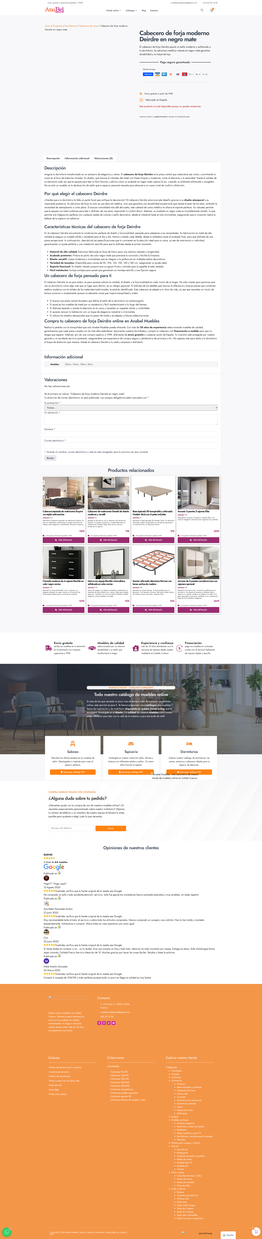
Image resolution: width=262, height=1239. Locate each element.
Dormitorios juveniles (186, 1103)
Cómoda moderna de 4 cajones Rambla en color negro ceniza (63, 582)
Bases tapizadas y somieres (189, 1087)
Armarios (181, 1083)
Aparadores (182, 1149)
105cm (68, 364)
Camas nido (182, 1093)
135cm (75, 364)
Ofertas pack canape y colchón (185, 1142)
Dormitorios (70, 25)
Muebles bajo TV (184, 1162)
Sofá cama (182, 1201)
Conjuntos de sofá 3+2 (187, 1195)
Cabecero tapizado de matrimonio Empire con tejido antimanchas (63, 513)
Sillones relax (183, 1198)
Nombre (49, 429)
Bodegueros (182, 1152)
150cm (83, 364)
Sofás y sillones (178, 1188)
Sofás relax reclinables (187, 1215)
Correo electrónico (55, 440)
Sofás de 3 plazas (185, 1211)
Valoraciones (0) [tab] (103, 158)
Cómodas (181, 1097)
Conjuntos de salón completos (191, 1156)
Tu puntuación (52, 403)
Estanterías (181, 1129)
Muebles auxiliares (179, 1120)
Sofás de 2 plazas (185, 1208)
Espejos (174, 1116)
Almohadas (176, 1070)
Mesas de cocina (184, 1179)
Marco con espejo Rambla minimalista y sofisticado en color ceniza (106, 582)
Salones (174, 1146)
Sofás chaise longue (186, 1205)
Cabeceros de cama (88, 25)
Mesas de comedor (185, 1182)
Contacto (154, 10)
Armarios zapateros (185, 1123)
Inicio (47, 25)
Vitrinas (180, 1169)
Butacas (180, 1192)
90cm (90, 364)
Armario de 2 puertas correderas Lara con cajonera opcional (197, 582)
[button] (7, 1232)
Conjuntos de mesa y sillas (189, 1175)
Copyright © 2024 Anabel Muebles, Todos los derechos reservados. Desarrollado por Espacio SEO (88, 1233)
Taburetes (181, 1139)
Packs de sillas (183, 1185)
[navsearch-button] (202, 10)
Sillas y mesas (177, 1172)
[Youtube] (113, 1023)
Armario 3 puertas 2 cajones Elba (193, 511)
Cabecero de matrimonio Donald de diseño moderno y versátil (108, 513)
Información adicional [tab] (77, 158)
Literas (180, 1106)
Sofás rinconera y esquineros (190, 1218)
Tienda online (112, 10)
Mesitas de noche (185, 1110)
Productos (57, 25)
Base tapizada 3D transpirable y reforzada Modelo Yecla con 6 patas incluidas (152, 513)
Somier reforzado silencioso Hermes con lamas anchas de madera (152, 582)
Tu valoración (52, 412)
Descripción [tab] (53, 158)
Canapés (175, 1074)
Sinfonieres (182, 1113)
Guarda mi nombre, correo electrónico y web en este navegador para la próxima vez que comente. (97, 452)
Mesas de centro (184, 1159)
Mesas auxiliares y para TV (189, 1133)
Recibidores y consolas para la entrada (194, 1136)
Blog (144, 10)
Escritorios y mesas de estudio (190, 1126)
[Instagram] (104, 1023)
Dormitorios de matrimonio (189, 1100)
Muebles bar (182, 1165)
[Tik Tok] (109, 1023)
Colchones (176, 1077)
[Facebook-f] (99, 1023)
